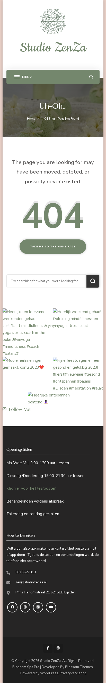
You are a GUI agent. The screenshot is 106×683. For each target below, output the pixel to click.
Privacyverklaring (73, 673)
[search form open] (91, 77)
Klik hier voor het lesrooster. (31, 488)
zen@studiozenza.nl (31, 582)
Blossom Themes (79, 667)
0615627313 (25, 572)
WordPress (49, 673)
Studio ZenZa (53, 47)
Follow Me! (20, 409)
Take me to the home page (53, 246)
